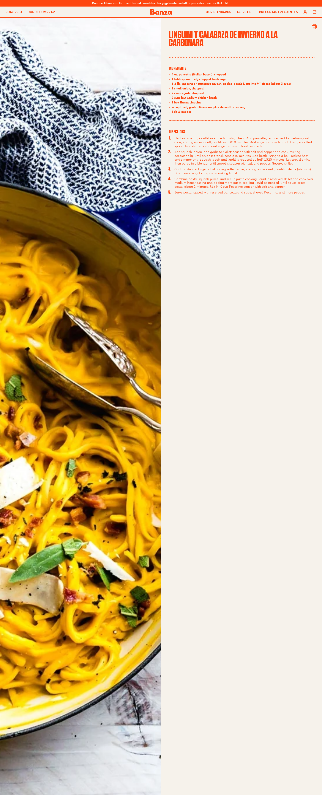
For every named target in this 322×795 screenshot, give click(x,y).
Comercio (14, 12)
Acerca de (245, 12)
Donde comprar (41, 12)
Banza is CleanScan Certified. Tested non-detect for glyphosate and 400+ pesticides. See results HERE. (161, 3)
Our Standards (218, 12)
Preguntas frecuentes (278, 12)
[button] (314, 12)
